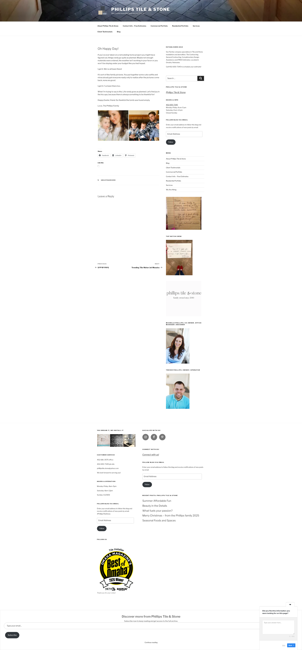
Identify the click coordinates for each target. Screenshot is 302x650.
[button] (113, 125)
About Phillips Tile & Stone (107, 26)
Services (196, 26)
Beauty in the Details (154, 505)
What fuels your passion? (157, 510)
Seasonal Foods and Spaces (159, 520)
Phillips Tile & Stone (140, 9)
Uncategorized (108, 180)
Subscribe (12, 635)
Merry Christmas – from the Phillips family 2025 (170, 515)
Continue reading (151, 642)
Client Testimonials (104, 32)
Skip (283, 645)
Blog (119, 32)
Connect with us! (150, 449)
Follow (170, 142)
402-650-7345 (172, 105)
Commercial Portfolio (159, 26)
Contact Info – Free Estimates (134, 26)
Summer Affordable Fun (156, 500)
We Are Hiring (171, 190)
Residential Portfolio (180, 26)
